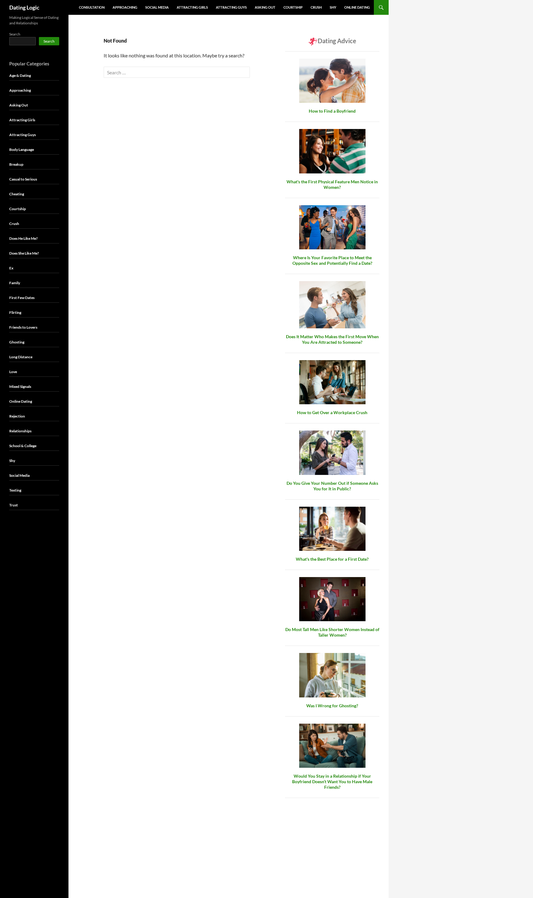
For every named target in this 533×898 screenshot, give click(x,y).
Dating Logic (24, 7)
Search (14, 34)
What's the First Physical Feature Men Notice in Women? (332, 184)
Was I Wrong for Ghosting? (332, 705)
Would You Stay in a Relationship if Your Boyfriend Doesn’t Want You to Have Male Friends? (332, 781)
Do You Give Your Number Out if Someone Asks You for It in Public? (332, 485)
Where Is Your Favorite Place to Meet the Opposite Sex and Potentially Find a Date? (332, 260)
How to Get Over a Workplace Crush (332, 412)
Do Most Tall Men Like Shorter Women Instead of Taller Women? (332, 632)
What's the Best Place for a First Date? (332, 559)
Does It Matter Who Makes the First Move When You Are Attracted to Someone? (332, 339)
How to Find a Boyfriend (332, 111)
